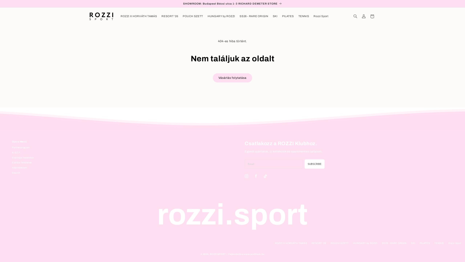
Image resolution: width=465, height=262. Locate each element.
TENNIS (439, 243)
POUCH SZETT (340, 243)
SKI (413, 243)
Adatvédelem (19, 167)
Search (16, 173)
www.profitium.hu (254, 254)
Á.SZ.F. (16, 152)
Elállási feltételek (22, 162)
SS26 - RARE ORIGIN (394, 243)
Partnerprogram (21, 147)
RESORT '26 (319, 243)
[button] (355, 16)
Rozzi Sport (454, 243)
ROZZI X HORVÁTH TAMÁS (291, 243)
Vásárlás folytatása (232, 77)
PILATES (425, 243)
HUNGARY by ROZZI (365, 243)
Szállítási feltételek (23, 157)
